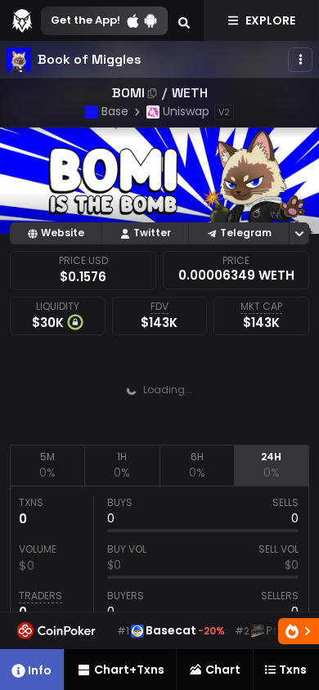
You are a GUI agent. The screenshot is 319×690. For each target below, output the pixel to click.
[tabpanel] (159, 562)
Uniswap (186, 111)
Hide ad (270, 431)
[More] (300, 59)
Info (40, 670)
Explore (270, 20)
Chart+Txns (129, 669)
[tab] (47, 465)
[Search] (184, 20)
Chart (222, 669)
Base (114, 111)
